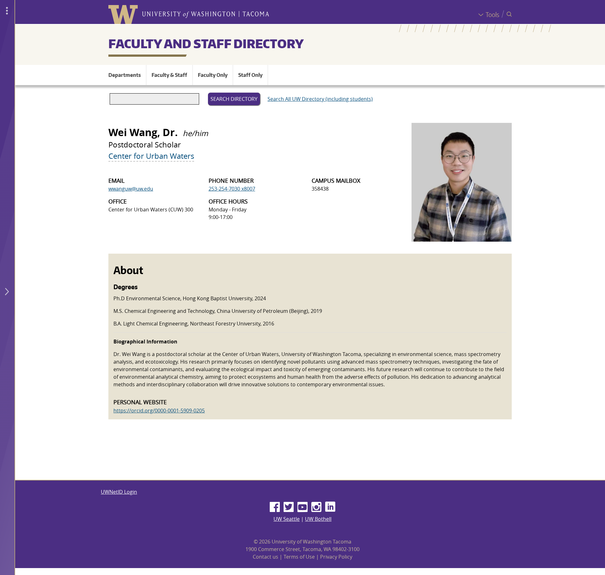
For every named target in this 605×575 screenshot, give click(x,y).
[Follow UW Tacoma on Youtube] (302, 507)
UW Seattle (287, 518)
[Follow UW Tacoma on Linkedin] (330, 507)
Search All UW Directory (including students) (320, 98)
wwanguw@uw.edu (130, 188)
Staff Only (250, 75)
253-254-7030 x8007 (232, 188)
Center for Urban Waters (151, 156)
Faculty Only (213, 75)
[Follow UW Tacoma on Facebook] (275, 507)
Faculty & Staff (169, 75)
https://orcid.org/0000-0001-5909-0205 (159, 410)
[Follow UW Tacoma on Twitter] (289, 507)
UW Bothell (318, 518)
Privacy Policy (336, 556)
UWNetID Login (119, 491)
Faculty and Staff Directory (206, 43)
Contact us (265, 556)
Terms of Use (299, 556)
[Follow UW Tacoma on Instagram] (316, 507)
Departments (124, 75)
